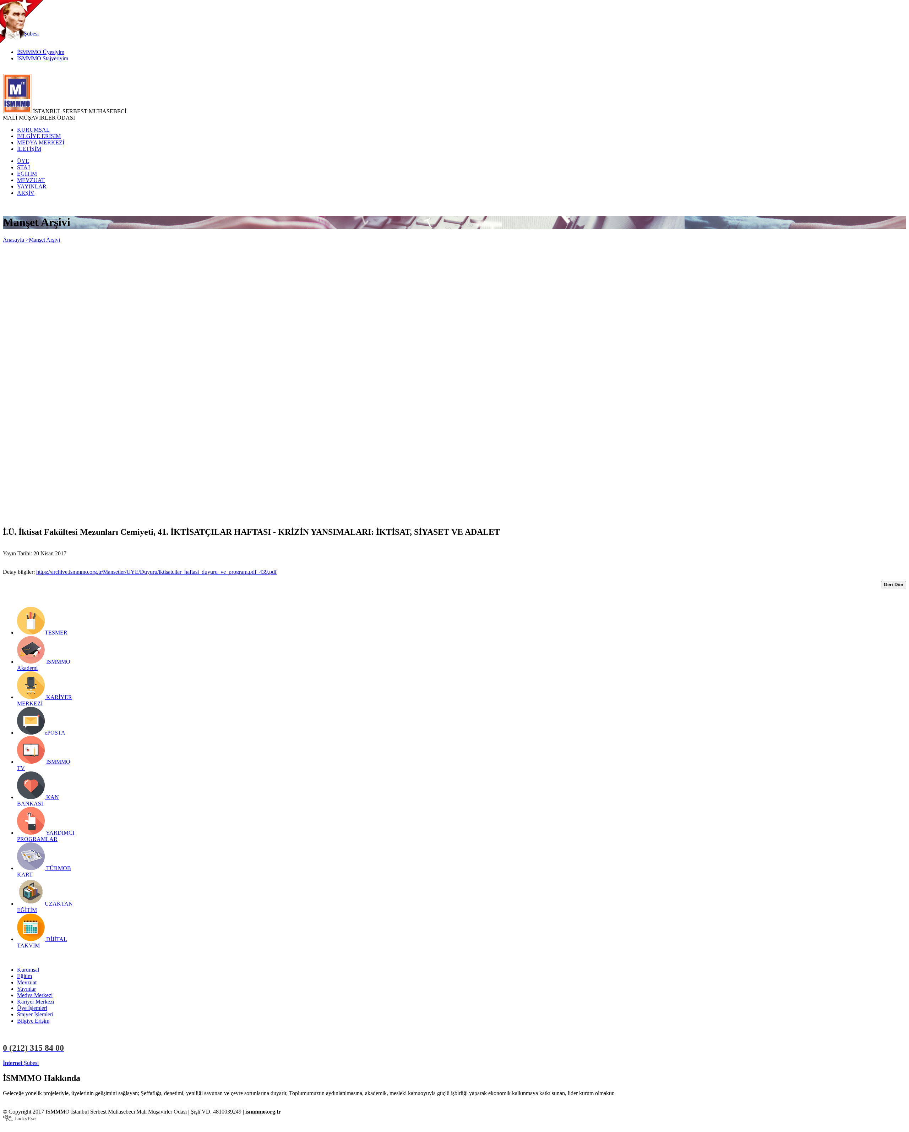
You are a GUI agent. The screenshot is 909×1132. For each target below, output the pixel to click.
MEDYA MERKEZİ (40, 142)
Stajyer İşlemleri (35, 1014)
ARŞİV (25, 193)
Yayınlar (26, 989)
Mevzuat (27, 982)
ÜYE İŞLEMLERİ (61, 1063)
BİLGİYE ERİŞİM (39, 136)
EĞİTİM (27, 174)
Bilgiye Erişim (33, 1021)
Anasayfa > (16, 240)
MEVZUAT (31, 180)
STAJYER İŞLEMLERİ (113, 1063)
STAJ (23, 167)
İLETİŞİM (29, 149)
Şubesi (21, 1063)
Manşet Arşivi (44, 240)
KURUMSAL (33, 130)
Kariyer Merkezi (35, 1002)
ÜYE (23, 161)
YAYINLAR (32, 186)
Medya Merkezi (35, 995)
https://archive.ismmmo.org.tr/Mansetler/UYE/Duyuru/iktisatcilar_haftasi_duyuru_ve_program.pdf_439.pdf (156, 572)
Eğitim (24, 976)
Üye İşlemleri (32, 1008)
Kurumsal (28, 970)
